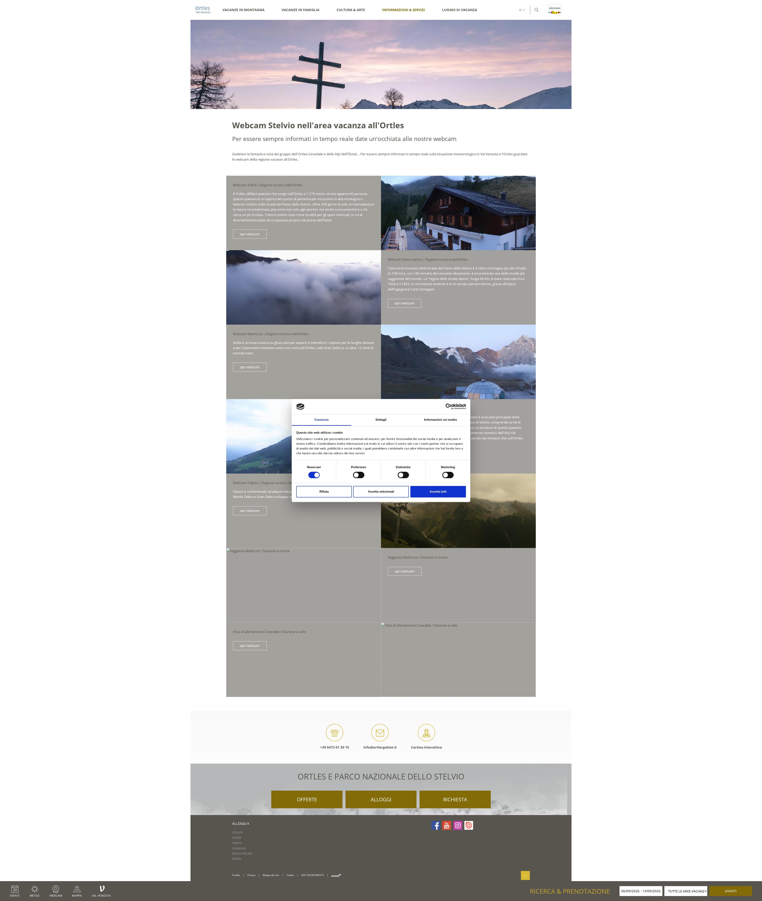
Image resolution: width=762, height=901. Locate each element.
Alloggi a (240, 823)
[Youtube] (446, 825)
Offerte (307, 799)
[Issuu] (468, 825)
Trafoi (237, 843)
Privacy (251, 875)
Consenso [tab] (321, 419)
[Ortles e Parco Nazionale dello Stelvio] (203, 10)
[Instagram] (457, 825)
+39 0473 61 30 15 (334, 747)
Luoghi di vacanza (459, 10)
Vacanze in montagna (243, 10)
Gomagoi (239, 848)
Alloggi (381, 799)
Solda (236, 837)
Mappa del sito (271, 875)
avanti (731, 891)
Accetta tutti (438, 491)
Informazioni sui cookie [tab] (440, 419)
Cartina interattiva (426, 747)
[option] (381, 64)
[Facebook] (435, 825)
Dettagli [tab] (381, 419)
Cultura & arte (351, 10)
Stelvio (237, 832)
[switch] (358, 475)
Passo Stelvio (242, 853)
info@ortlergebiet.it (380, 747)
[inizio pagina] (525, 875)
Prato (236, 859)
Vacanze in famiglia (300, 10)
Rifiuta (324, 491)
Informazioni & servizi (403, 10)
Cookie (290, 875)
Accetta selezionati (381, 491)
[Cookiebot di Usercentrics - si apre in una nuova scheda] (448, 407)
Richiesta (455, 799)
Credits (236, 875)
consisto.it (336, 875)
